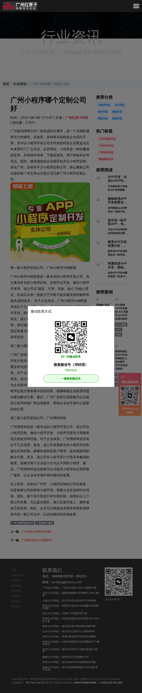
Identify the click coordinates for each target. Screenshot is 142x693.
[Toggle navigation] (136, 6)
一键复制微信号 (71, 378)
